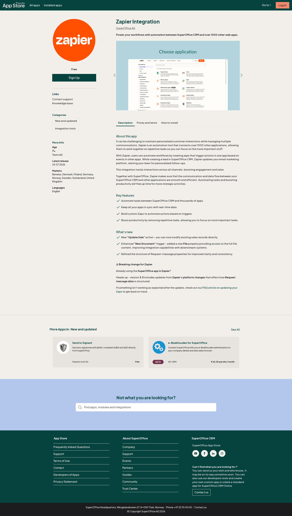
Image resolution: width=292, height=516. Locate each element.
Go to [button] (265, 5)
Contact (58, 467)
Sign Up (74, 78)
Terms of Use (61, 461)
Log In (282, 5)
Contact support (62, 99)
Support (58, 454)
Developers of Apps (66, 474)
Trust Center (130, 488)
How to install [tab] (169, 122)
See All (235, 329)
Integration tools (65, 128)
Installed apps (53, 5)
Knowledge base (62, 103)
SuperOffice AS (125, 28)
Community (129, 481)
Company (128, 447)
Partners (127, 467)
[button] (114, 75)
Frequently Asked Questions (71, 447)
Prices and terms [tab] (147, 122)
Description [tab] (125, 122)
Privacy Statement (65, 481)
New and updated (66, 120)
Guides (127, 474)
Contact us (201, 492)
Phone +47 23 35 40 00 (179, 507)
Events (126, 461)
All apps (35, 5)
